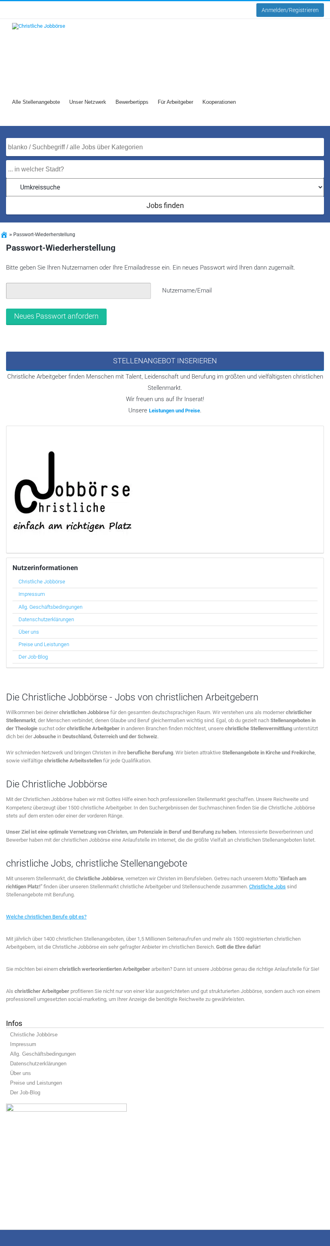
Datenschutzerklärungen (46, 619)
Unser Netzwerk (87, 102)
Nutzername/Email (187, 290)
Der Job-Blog (33, 657)
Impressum (32, 594)
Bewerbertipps (132, 102)
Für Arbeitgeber (175, 102)
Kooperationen (219, 102)
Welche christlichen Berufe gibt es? (46, 917)
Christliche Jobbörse (42, 582)
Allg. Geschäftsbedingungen (50, 607)
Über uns (29, 632)
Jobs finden (165, 205)
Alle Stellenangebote (36, 102)
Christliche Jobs (267, 887)
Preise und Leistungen (44, 644)
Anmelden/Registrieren (290, 10)
